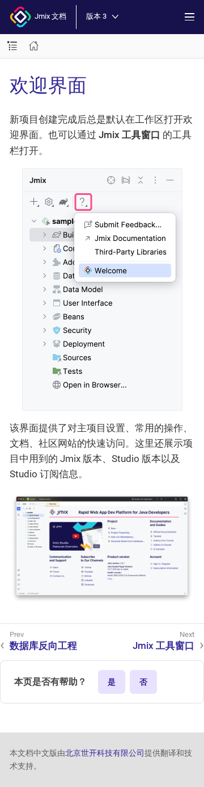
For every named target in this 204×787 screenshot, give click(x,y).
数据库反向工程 (43, 645)
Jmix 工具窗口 (163, 645)
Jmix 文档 (48, 16)
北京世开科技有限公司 (104, 752)
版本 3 (96, 16)
